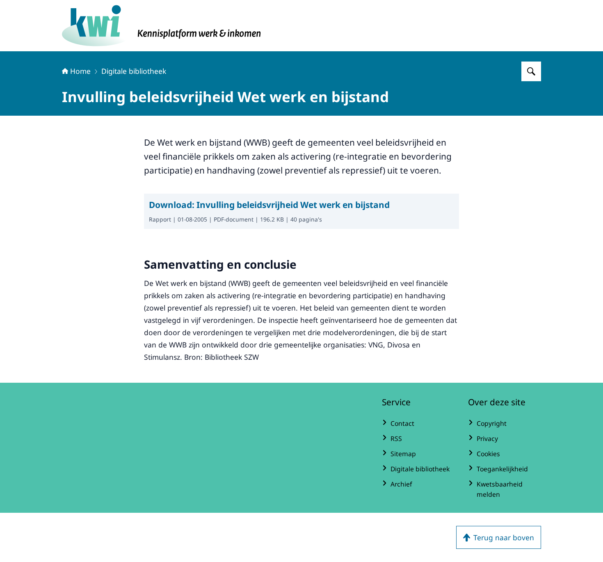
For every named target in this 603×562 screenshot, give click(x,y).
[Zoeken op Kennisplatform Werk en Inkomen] (531, 71)
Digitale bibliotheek (133, 71)
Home (80, 71)
